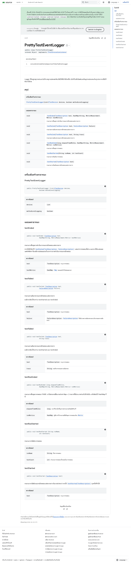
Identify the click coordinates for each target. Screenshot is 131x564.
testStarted (51, 162)
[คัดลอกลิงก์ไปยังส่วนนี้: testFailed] (35, 279)
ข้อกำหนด (5, 537)
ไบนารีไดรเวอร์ (6, 549)
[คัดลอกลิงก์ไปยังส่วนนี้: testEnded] (36, 228)
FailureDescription (81, 126)
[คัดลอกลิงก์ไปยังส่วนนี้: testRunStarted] (40, 424)
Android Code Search (35, 2)
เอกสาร (19, 2)
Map (55, 270)
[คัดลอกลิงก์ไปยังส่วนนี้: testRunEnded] (39, 377)
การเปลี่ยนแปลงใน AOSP (47, 19)
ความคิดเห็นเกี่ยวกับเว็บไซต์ (52, 560)
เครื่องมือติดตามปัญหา (94, 549)
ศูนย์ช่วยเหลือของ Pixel (94, 537)
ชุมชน (15, 560)
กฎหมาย (21, 560)
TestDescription (61, 116)
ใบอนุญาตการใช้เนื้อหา (58, 517)
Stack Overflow (93, 546)
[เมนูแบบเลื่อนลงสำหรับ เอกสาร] (23, 2)
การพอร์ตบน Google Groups (53, 552)
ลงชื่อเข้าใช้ (126, 2)
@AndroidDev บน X (51, 537)
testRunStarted (52, 153)
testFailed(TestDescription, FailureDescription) (54, 249)
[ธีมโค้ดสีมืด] (105, 186)
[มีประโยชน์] (102, 38)
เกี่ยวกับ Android (7, 560)
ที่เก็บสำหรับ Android (8, 534)
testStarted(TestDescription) (79, 484)
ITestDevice (52, 102)
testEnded (50, 116)
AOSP (26, 38)
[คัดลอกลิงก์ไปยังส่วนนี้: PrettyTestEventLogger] (47, 181)
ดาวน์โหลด (5, 540)
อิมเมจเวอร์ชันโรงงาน (8, 546)
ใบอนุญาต (29, 560)
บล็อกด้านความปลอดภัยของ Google (55, 543)
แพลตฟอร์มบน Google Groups (54, 546)
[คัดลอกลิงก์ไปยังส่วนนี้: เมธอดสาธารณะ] (41, 222)
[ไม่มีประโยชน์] (105, 38)
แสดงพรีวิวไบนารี (7, 543)
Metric (80, 415)
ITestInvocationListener (57, 52)
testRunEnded (52, 143)
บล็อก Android (49, 540)
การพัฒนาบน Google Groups (53, 549)
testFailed (51, 126)
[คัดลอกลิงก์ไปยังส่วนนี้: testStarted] (37, 468)
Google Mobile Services (95, 543)
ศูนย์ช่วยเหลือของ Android (95, 534)
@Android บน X (50, 534)
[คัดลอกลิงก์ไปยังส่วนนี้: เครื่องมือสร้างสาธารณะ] (48, 175)
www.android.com (94, 540)
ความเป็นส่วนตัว (38, 560)
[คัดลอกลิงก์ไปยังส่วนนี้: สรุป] (30, 90)
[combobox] (90, 2)
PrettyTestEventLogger (35, 102)
